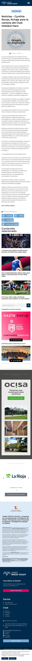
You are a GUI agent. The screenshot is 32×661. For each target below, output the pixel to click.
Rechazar (12, 658)
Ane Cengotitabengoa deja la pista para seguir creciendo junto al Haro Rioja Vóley (16, 274)
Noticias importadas (10, 211)
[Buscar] (28, 305)
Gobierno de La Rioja (16, 487)
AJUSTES (21, 655)
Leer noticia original (8, 205)
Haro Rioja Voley (18, 649)
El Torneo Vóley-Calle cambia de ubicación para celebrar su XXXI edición (16, 298)
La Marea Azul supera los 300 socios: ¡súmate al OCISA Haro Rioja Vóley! (14, 251)
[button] (28, 3)
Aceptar (5, 658)
